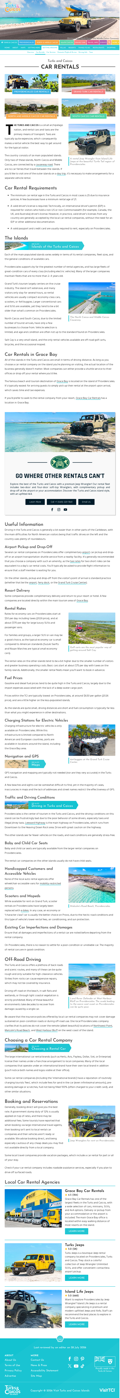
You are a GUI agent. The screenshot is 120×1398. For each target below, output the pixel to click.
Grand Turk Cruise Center (72, 583)
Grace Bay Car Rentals (88, 398)
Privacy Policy (13, 1370)
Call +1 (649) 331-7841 (61, 502)
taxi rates (75, 561)
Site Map (36, 1376)
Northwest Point (103, 1026)
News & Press (39, 1365)
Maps (23, 48)
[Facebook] (52, 509)
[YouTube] (65, 509)
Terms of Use (12, 1365)
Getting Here (34, 48)
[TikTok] (82, 1366)
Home (7, 48)
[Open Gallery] (91, 154)
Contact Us (37, 1360)
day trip (61, 174)
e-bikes (25, 910)
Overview (30, 52)
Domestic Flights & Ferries (67, 52)
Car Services (51, 52)
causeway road (44, 165)
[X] (69, 1366)
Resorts (72, 48)
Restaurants (98, 48)
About (15, 48)
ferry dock (43, 583)
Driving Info (83, 52)
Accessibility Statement (44, 1370)
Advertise (10, 1376)
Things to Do (84, 48)
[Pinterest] (82, 1358)
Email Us (86, 502)
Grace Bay (62, 381)
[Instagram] (59, 509)
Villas (63, 48)
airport (86, 552)
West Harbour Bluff (47, 1030)
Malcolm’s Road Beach (17, 1030)
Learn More (35, 502)
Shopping (111, 48)
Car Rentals (40, 52)
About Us (10, 1360)
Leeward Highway (35, 823)
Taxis (91, 52)
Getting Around (50, 48)
